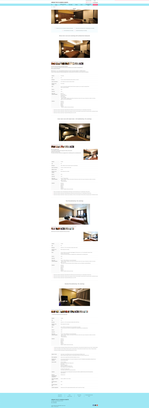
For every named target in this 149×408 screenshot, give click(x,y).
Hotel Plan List (60, 396)
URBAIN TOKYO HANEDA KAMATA (60, 399)
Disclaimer (52, 406)
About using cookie (56, 406)
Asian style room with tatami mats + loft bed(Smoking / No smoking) (85, 28)
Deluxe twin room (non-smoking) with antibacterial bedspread (64, 28)
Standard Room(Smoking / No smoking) (81, 30)
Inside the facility (69, 396)
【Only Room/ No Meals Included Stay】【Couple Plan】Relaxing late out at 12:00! (64, 112)
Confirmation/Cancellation (88, 0)
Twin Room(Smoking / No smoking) (68, 30)
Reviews (79, 396)
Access (89, 396)
